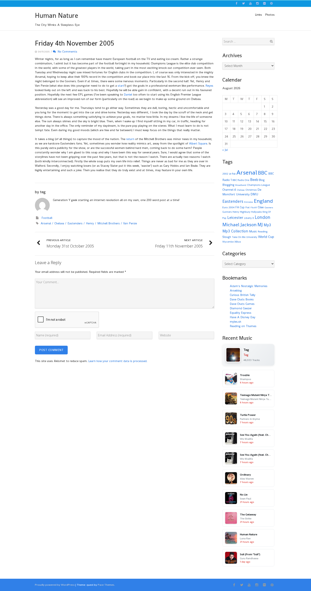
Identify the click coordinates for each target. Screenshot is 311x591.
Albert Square (198, 143)
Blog (262, 180)
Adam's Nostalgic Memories (248, 286)
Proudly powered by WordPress (55, 585)
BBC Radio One (241, 180)
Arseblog (236, 290)
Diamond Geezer (241, 308)
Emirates (248, 202)
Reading (262, 231)
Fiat (247, 207)
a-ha (232, 173)
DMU (254, 194)
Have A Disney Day (242, 317)
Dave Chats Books (242, 299)
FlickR (253, 207)
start (121, 85)
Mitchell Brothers (108, 223)
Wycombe (228, 241)
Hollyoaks (256, 211)
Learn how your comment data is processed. (117, 361)
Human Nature (56, 15)
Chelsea (59, 223)
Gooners (268, 207)
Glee (261, 207)
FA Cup (240, 207)
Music (253, 231)
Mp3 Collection (235, 231)
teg (42, 191)
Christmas (251, 189)
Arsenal (46, 223)
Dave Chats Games (242, 304)
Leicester (235, 217)
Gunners (227, 211)
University (251, 237)
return (130, 139)
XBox (237, 241)
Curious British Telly (242, 295)
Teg (246, 355)
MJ (260, 225)
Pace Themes (106, 585)
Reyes (209, 85)
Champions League (258, 185)
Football (46, 218)
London (262, 217)
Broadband (240, 185)
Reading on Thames (243, 326)
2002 (225, 173)
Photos (270, 15)
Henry (90, 223)
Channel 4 (229, 189)
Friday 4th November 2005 (74, 43)
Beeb (254, 179)
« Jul (225, 150)
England (263, 201)
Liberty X (249, 217)
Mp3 (267, 224)
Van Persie (130, 223)
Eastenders (75, 223)
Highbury (245, 212)
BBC (262, 172)
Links (258, 15)
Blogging (228, 185)
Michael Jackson (239, 224)
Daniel (128, 94)
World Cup (266, 236)
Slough (226, 237)
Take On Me (238, 237)
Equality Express (240, 313)
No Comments (66, 51)
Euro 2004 (228, 207)
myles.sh (235, 321)
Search (271, 41)
